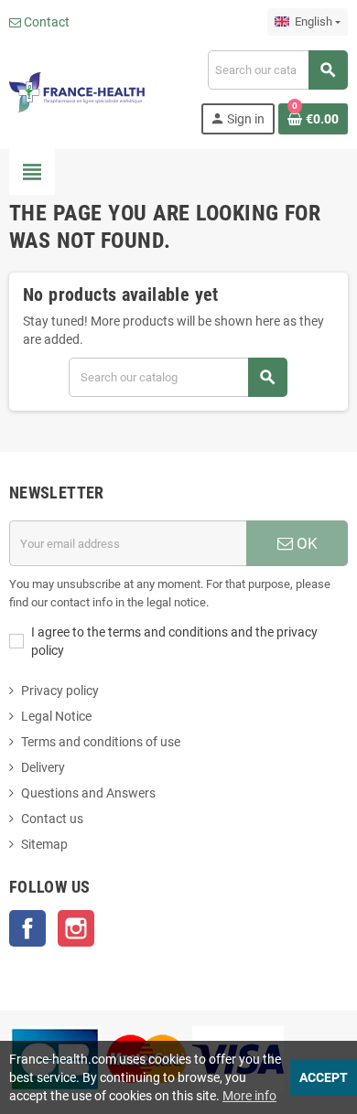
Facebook (27, 928)
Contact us (52, 818)
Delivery (43, 767)
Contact (45, 22)
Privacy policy (60, 690)
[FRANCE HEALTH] (77, 91)
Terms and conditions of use (100, 741)
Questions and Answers (88, 793)
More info (249, 1095)
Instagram (76, 928)
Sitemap (44, 844)
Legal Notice (56, 716)
